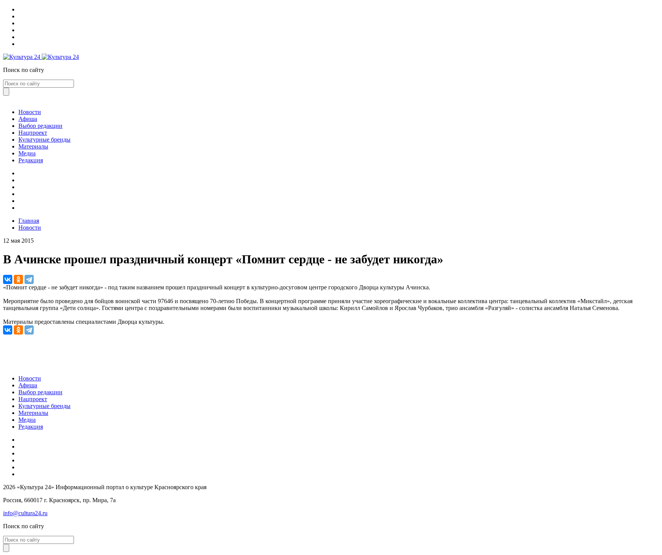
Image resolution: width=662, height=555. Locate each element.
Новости (29, 112)
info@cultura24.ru (25, 513)
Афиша (27, 119)
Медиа (27, 153)
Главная (28, 220)
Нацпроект (32, 132)
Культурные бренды (44, 139)
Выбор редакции (40, 125)
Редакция (30, 160)
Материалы (33, 146)
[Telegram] (29, 279)
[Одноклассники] (18, 279)
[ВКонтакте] (7, 279)
